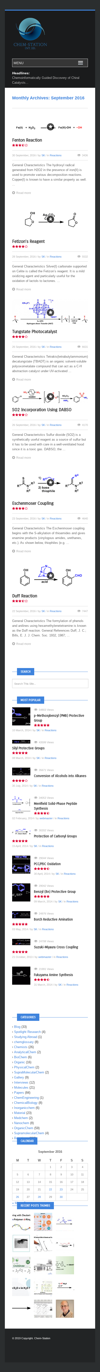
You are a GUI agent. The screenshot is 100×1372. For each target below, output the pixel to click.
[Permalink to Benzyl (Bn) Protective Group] (23, 892)
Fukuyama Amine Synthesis (53, 975)
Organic (19, 1062)
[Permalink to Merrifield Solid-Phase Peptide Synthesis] (23, 804)
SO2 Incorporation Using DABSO (42, 409)
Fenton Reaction (27, 140)
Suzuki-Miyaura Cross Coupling (56, 947)
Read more (23, 193)
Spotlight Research (27, 1032)
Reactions (56, 155)
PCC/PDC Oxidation (47, 864)
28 (39, 1196)
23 (61, 1189)
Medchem (21, 1118)
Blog (17, 1027)
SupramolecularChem (29, 1133)
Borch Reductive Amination (53, 919)
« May (16, 1203)
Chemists (20, 1047)
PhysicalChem (24, 1067)
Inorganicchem (24, 1108)
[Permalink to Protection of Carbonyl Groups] (23, 831)
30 (61, 1196)
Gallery (19, 1077)
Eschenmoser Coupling (33, 503)
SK (43, 155)
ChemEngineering (26, 1097)
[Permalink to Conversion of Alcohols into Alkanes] (23, 771)
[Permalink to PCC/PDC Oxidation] (23, 865)
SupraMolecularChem (29, 1072)
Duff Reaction (24, 596)
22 (50, 1189)
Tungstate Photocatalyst (34, 331)
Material (19, 1113)
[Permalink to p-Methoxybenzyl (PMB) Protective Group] (23, 716)
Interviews (21, 1082)
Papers (19, 1092)
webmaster (46, 818)
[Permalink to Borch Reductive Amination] (23, 914)
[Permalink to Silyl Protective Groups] (23, 742)
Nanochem (21, 1123)
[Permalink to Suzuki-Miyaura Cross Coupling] (23, 942)
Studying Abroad (25, 1037)
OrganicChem (23, 1128)
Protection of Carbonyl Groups (55, 836)
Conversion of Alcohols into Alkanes (60, 776)
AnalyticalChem (25, 1052)
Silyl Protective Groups (28, 748)
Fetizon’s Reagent (28, 241)
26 (17, 1196)
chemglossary (24, 1042)
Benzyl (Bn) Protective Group (55, 892)
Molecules (21, 1087)
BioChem (20, 1057)
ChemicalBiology (26, 1103)
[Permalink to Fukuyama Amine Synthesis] (23, 976)
